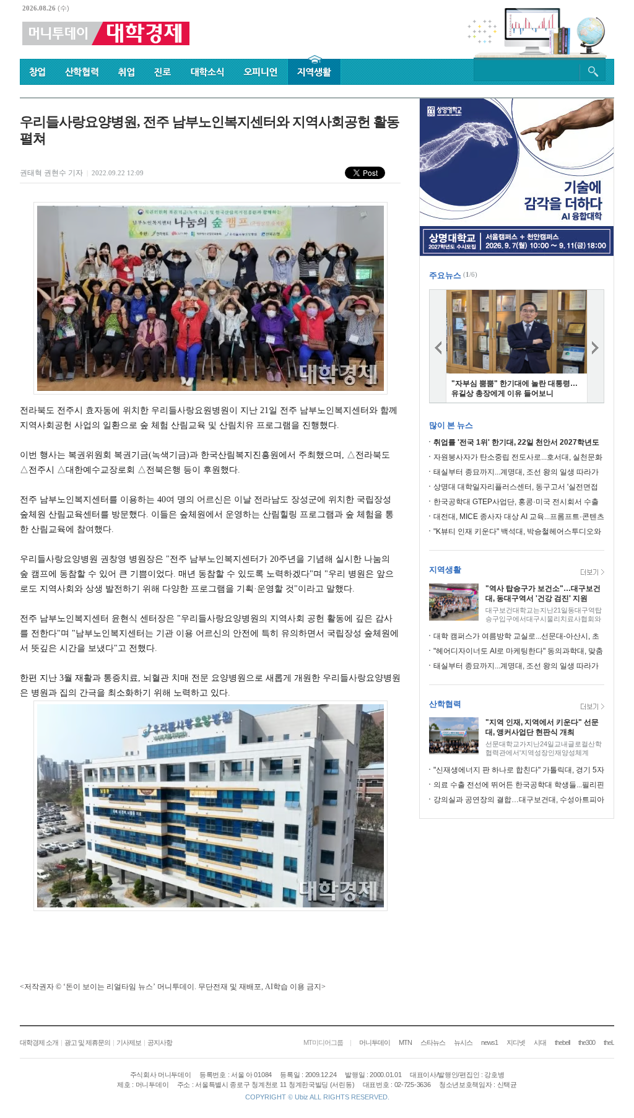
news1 (489, 1042)
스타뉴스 (432, 1042)
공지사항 (159, 1042)
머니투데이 (374, 1042)
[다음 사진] (596, 346)
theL (609, 1042)
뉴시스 (463, 1042)
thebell (562, 1042)
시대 (540, 1042)
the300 (586, 1042)
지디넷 (515, 1042)
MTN (405, 1042)
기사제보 (128, 1042)
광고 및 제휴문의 (87, 1042)
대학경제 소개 (39, 1042)
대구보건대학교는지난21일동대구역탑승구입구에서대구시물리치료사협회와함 (543, 618)
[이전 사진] (438, 346)
